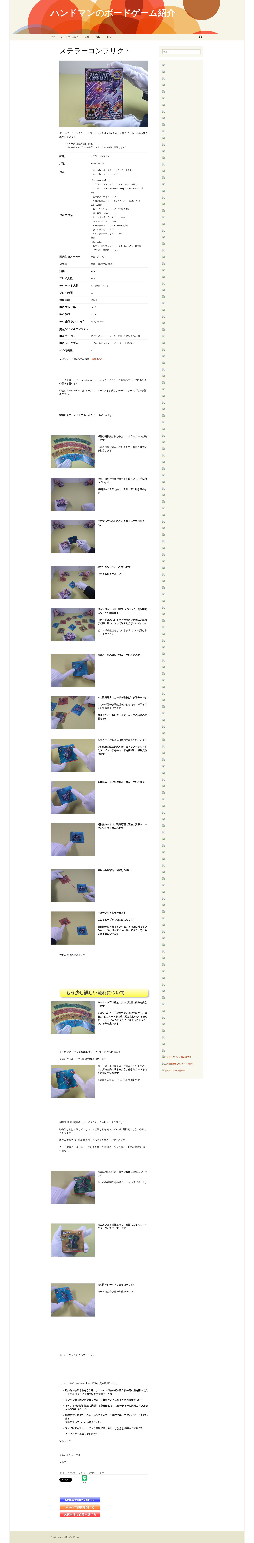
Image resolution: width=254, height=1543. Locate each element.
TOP (53, 37)
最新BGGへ (97, 358)
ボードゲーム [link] (66, 133)
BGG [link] (62, 285)
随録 (98, 37)
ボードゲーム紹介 (70, 37)
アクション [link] (96, 336)
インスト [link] (119, 1427)
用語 (108, 37)
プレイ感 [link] (70, 307)
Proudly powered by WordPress (65, 1537)
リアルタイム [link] (130, 336)
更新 (87, 37)
